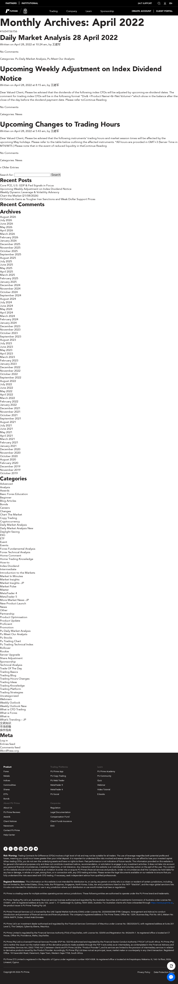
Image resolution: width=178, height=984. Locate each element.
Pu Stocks (6, 638)
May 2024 (6, 309)
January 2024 (8, 323)
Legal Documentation (60, 812)
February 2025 (9, 278)
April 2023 (6, 353)
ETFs (5, 794)
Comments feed (10, 747)
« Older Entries (9, 167)
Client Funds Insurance (61, 821)
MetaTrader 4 (8, 593)
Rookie (4, 651)
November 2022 (10, 371)
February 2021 (9, 442)
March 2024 (7, 316)
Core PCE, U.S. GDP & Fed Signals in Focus (27, 185)
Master (4, 590)
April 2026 (6, 230)
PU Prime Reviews (11, 812)
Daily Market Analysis (13, 525)
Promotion (7, 627)
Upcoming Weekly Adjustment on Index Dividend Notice (81, 73)
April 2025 (6, 272)
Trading (53, 11)
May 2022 (6, 391)
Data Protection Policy (164, 972)
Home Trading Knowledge (16, 559)
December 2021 (10, 408)
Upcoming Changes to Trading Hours (60, 124)
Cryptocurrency (10, 521)
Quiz (99, 780)
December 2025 (10, 244)
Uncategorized (9, 696)
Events (4, 545)
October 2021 (9, 415)
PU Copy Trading (58, 776)
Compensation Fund (59, 816)
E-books (101, 794)
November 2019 (10, 470)
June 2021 (6, 429)
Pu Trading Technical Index (16, 644)
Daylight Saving (10, 532)
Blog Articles (8, 501)
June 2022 (6, 388)
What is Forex (8, 713)
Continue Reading (95, 100)
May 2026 (6, 227)
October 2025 (9, 251)
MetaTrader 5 (8, 597)
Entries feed (7, 744)
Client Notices (10, 821)
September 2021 (10, 418)
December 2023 (10, 326)
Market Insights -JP (12, 583)
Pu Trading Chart (10, 641)
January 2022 (8, 405)
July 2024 (6, 302)
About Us (7, 807)
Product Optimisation (13, 617)
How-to (5, 562)
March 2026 (7, 234)
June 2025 (6, 265)
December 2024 (10, 285)
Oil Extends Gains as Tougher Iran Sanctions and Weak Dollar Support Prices (47, 199)
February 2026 (9, 237)
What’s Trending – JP (13, 720)
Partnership (7, 614)
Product (7, 767)
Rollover (5, 648)
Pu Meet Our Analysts (61, 59)
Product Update (10, 621)
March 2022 (7, 398)
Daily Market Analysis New (16, 528)
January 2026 (8, 241)
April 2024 (6, 313)
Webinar (101, 785)
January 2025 (8, 282)
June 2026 (6, 224)
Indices (6, 780)
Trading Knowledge (12, 686)
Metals (6, 776)
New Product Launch (13, 603)
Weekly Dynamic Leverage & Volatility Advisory (29, 192)
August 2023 (8, 340)
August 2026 (8, 217)
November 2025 (10, 248)
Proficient (6, 624)
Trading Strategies (11, 692)
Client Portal (164, 11)
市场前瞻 (5, 727)
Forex (6, 771)
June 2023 (6, 347)
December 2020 (10, 449)
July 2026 (6, 220)
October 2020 (9, 456)
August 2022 (8, 381)
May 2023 (6, 350)
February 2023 (9, 360)
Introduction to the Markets (17, 573)
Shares (6, 789)
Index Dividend (9, 566)
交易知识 (5, 723)
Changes (5, 511)
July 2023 (6, 343)
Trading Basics (9, 672)
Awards (4, 491)
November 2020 (10, 453)
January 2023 (8, 364)
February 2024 (9, 319)
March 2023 (7, 357)
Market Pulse (8, 586)
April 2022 (6, 394)
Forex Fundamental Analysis (17, 549)
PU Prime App (56, 771)
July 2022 (6, 384)
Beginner (5, 497)
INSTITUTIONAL (30, 3)
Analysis (5, 487)
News (18, 114)
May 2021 (6, 432)
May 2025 (6, 268)
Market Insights (9, 579)
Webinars (6, 699)
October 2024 (9, 292)
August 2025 (8, 258)
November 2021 (10, 412)
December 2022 (10, 367)
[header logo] (16, 11)
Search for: (7, 175)
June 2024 (6, 306)
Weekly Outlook (10, 703)
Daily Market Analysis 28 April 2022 (59, 38)
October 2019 (9, 473)
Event (3, 542)
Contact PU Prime (11, 830)
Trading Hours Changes (15, 679)
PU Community (104, 776)
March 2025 (7, 275)
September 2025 (10, 254)
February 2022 (9, 401)
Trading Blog (8, 675)
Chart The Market (11, 514)
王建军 (56, 44)
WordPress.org (9, 751)
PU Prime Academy (106, 771)
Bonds (4, 504)
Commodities (9, 785)
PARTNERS (11, 3)
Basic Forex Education (14, 494)
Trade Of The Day (11, 668)
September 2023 (10, 336)
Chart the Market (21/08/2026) (19, 196)
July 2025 (6, 261)
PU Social (54, 794)
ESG (2, 535)
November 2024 (10, 289)
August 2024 (8, 299)
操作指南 (5, 730)
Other (3, 610)
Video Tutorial (103, 789)
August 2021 (8, 422)
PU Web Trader (57, 780)
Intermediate (8, 569)
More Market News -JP (14, 600)
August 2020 (8, 459)
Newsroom (8, 825)
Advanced (6, 484)
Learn (89, 11)
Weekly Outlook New (13, 706)
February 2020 (9, 463)
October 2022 (9, 374)
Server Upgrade (10, 655)
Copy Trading (8, 518)
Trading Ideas (8, 682)
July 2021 (6, 425)
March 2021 (7, 439)
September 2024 (10, 295)
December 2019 (10, 466)
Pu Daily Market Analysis (30, 59)
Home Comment (10, 555)
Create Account (141, 11)
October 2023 (9, 333)
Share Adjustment (11, 658)
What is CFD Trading (13, 709)
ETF (2, 538)
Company (71, 11)
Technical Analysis (11, 665)
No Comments (9, 52)
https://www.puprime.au (162, 902)
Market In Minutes (11, 576)
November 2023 (10, 330)
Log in (4, 740)
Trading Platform (10, 689)
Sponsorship (107, 11)
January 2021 (8, 446)
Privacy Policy (143, 972)
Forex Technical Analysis (15, 552)
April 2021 (6, 436)
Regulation (55, 807)
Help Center (9, 834)
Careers (5, 508)
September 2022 (10, 377)
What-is (4, 716)
